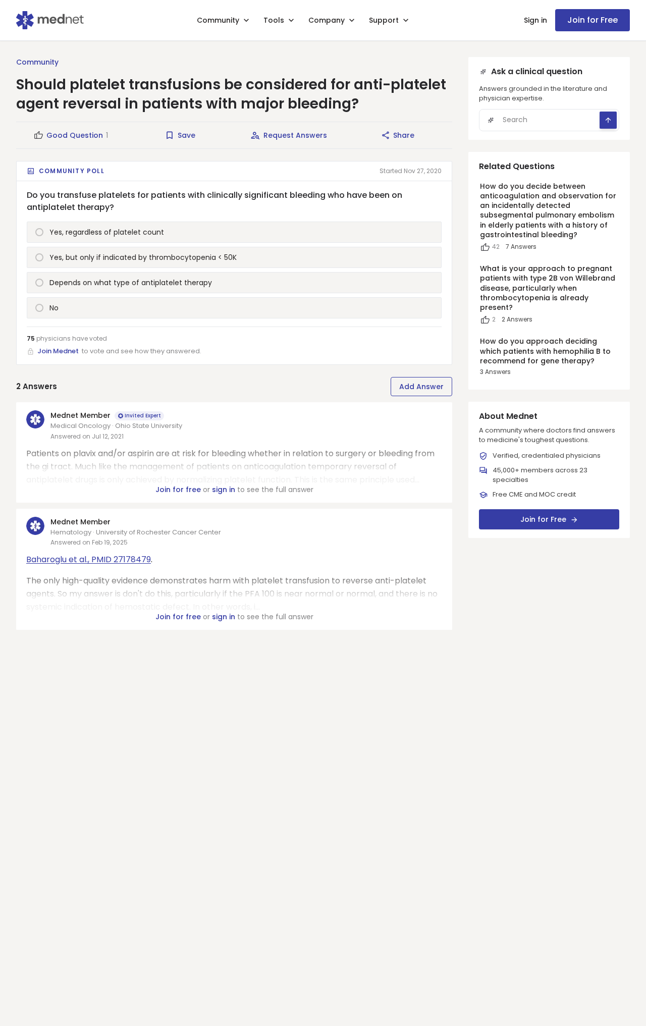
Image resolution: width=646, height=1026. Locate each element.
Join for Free (592, 20)
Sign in (535, 20)
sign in (223, 489)
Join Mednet (58, 351)
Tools (273, 20)
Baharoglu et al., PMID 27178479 (88, 559)
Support (384, 20)
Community (218, 20)
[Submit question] (608, 120)
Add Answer (421, 387)
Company (326, 20)
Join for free (178, 489)
